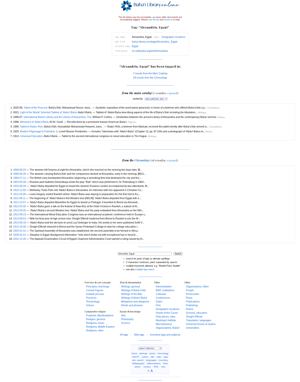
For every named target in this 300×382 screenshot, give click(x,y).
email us (168, 19)
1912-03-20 (19, 206)
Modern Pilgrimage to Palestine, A (39, 131)
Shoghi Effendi (194, 316)
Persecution (192, 294)
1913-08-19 (19, 222)
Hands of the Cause (167, 312)
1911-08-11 (19, 198)
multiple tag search (144, 269)
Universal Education (31, 136)
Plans (189, 297)
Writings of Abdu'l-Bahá (134, 297)
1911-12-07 (19, 202)
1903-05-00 (19, 182)
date (159, 356)
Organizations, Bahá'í (168, 327)
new (163, 366)
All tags (124, 334)
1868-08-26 (19, 173)
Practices (91, 297)
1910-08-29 (19, 186)
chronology (163, 353)
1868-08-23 (19, 169)
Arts (123, 315)
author (145, 356)
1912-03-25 (19, 210)
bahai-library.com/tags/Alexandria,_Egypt (154, 41)
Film (158, 305)
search (135, 356)
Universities (192, 327)
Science (125, 323)
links (165, 363)
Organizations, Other (197, 286)
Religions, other (95, 330)
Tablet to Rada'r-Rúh (31, 126)
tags (166, 356)
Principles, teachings (97, 286)
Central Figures (94, 290)
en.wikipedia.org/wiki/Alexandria (150, 51)
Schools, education (196, 312)
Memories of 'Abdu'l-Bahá (34, 122)
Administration (164, 286)
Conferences (163, 297)
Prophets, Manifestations (99, 315)
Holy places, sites (165, 316)
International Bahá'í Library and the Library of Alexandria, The (57, 117)
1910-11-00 (19, 190)
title (152, 356)
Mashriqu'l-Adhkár (166, 320)
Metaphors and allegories (135, 301)
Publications (193, 301)
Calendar (161, 294)
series (152, 353)
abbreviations (153, 363)
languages (151, 360)
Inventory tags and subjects (165, 334)
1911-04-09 (19, 194)
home (134, 353)
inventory (163, 360)
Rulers (189, 309)
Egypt (135, 46)
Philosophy (127, 319)
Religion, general (95, 319)
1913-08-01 (19, 218)
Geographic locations (173, 37)
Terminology (93, 301)
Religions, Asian (95, 323)
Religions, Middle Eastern (100, 326)
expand (172, 93)
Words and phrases (132, 305)
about (137, 366)
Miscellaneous (164, 324)
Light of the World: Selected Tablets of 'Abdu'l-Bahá (48, 112)
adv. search (138, 360)
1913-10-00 (19, 226)
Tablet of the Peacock (35, 107)
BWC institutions (165, 290)
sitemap (143, 353)
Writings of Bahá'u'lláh (133, 290)
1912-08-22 (19, 214)
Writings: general (130, 286)
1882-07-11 (19, 178)
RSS (156, 366)
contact (147, 366)
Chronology (142, 160)
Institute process (95, 294)
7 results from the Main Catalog (150, 73)
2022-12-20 (19, 239)
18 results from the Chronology (150, 77)
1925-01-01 (19, 230)
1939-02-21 (19, 234)
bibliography (138, 363)
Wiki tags (139, 334)
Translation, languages (198, 320)
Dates (159, 301)
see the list (153, 19)
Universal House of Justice (201, 324)
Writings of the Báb (131, 294)
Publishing (192, 305)
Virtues (90, 305)
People (190, 290)
